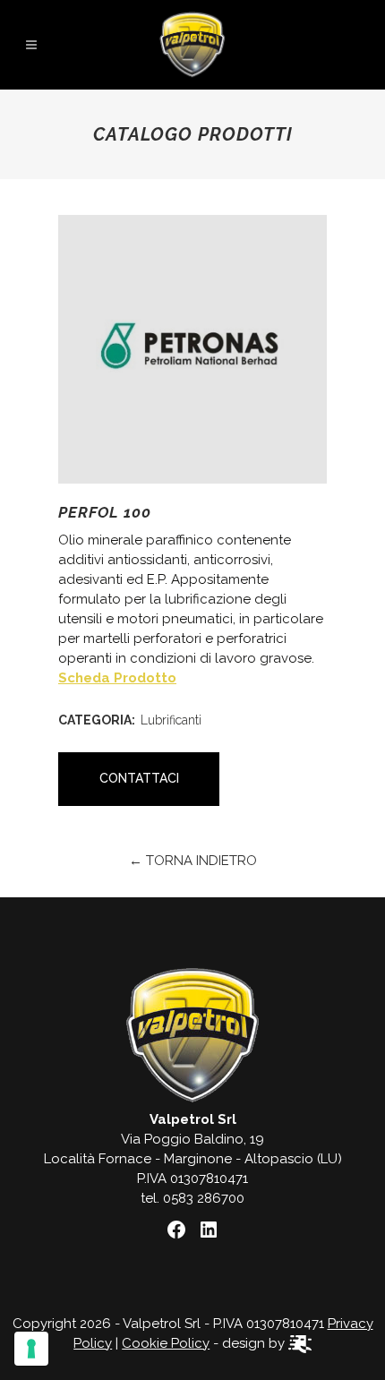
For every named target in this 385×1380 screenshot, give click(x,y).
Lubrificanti (171, 720)
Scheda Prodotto (117, 678)
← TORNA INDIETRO (193, 861)
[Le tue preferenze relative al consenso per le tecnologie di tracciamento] (31, 1349)
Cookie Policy (166, 1343)
